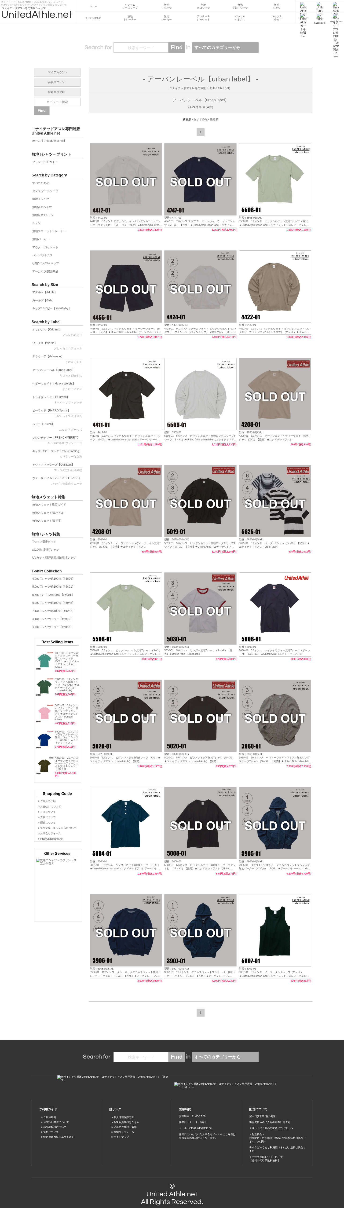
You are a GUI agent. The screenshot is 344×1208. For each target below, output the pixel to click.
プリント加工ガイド (45, 162)
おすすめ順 (201, 119)
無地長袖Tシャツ (43, 215)
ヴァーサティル (57, 480)
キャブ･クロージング (57, 454)
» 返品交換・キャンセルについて (57, 828)
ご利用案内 (49, 1117)
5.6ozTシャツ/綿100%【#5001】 (53, 595)
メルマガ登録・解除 (125, 1127)
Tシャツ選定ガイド (44, 541)
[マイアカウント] (336, 6)
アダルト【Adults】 (44, 292)
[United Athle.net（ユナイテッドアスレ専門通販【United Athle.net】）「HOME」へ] (230, 1085)
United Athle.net (172, 1194)
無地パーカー (166, 18)
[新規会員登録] (303, 6)
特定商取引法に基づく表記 (58, 1136)
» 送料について (47, 817)
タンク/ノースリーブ (45, 191)
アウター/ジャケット (45, 247)
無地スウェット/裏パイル (48, 512)
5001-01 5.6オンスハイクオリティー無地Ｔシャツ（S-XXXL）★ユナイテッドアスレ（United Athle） (67, 660)
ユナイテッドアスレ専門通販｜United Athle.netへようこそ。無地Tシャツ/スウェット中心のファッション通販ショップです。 (35, 3)
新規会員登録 (56, 92)
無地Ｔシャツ (166, 6)
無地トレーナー (130, 18)
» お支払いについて (49, 806)
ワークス (57, 345)
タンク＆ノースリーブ (130, 6)
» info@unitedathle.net (50, 838)
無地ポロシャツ (203, 6)
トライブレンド (57, 399)
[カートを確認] (303, 18)
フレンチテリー (57, 440)
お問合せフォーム (123, 1132)
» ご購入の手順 (47, 801)
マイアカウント (58, 72)
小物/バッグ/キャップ (45, 263)
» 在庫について (47, 811)
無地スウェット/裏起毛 (46, 520)
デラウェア (57, 359)
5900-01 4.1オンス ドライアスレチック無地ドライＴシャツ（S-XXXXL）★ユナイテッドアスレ (68, 737)
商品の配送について (54, 1127)
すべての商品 (93, 17)
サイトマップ (121, 1136)
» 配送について (47, 822)
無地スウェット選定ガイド (49, 504)
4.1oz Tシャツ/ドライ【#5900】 (52, 619)
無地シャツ (277, 6)
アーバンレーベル (57, 372)
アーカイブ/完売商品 (45, 271)
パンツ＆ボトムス (240, 18)
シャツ (36, 223)
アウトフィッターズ (57, 467)
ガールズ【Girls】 (43, 300)
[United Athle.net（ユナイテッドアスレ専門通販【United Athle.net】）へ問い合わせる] (113, 1078)
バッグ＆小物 (276, 18)
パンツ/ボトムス (42, 255)
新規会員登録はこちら (126, 1122)
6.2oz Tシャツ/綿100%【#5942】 (53, 602)
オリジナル (57, 332)
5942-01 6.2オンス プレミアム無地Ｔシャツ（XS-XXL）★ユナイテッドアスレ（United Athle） (67, 685)
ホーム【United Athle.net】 (49, 141)
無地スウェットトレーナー (49, 231)
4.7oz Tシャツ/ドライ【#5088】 (52, 627)
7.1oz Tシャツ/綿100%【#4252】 (53, 611)
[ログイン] (319, 6)
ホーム (93, 6)
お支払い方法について (56, 1122)
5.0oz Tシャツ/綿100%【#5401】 (53, 586)
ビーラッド (57, 413)
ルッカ (57, 426)
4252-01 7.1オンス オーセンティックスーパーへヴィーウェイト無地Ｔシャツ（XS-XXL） (66, 763)
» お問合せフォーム (49, 833)
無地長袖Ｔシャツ (240, 6)
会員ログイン (56, 82)
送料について (51, 1132)
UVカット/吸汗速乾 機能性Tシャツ (54, 557)
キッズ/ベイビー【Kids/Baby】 (51, 308)
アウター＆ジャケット (203, 18)
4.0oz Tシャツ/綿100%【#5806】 (53, 578)
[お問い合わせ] (336, 18)
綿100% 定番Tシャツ (45, 549)
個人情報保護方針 (123, 1117)
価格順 (214, 119)
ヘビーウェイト (57, 386)
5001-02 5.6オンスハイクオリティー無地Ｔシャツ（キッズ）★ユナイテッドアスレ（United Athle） (66, 712)
